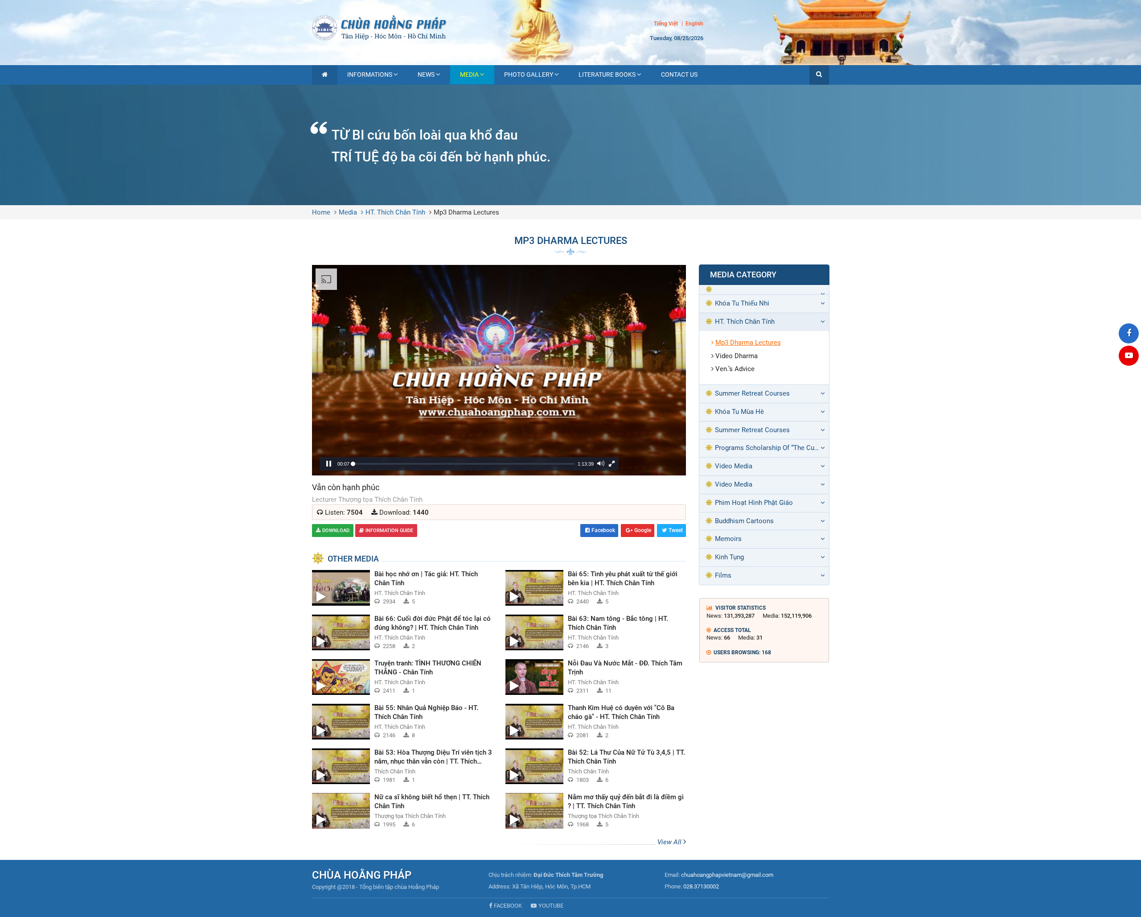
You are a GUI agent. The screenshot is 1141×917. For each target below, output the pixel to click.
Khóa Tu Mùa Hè (739, 412)
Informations (369, 74)
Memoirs (728, 539)
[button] (819, 75)
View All (670, 842)
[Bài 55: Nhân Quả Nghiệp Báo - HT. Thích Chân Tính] (402, 721)
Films (723, 575)
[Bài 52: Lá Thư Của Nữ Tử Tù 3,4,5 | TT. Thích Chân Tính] (595, 766)
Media (469, 74)
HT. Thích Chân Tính (395, 212)
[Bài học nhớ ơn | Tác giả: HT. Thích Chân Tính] (402, 588)
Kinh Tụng (729, 557)
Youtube (550, 905)
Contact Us (679, 74)
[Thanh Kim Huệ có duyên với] (595, 721)
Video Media (733, 466)
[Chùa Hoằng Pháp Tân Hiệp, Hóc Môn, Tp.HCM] (570, 26)
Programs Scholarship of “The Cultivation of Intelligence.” (772, 448)
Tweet (676, 530)
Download (335, 530)
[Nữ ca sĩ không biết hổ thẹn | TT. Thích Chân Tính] (402, 811)
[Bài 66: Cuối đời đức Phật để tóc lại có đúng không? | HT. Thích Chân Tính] (402, 632)
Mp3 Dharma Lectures (466, 212)
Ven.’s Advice (735, 369)
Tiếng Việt (666, 24)
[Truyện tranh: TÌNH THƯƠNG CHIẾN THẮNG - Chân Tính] (402, 677)
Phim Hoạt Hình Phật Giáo (754, 503)
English (694, 24)
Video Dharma (736, 356)
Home (321, 212)
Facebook (603, 530)
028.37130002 (701, 886)
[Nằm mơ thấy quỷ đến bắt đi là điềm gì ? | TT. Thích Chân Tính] (595, 811)
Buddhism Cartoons (744, 521)
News (426, 74)
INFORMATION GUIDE (389, 530)
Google (642, 530)
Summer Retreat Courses (752, 393)
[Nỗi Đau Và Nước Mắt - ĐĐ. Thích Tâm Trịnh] (595, 677)
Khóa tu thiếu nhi (742, 303)
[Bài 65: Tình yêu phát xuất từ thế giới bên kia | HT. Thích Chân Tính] (595, 588)
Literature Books (607, 74)
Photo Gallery (528, 74)
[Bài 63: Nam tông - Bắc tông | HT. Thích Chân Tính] (595, 632)
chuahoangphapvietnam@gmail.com (727, 875)
